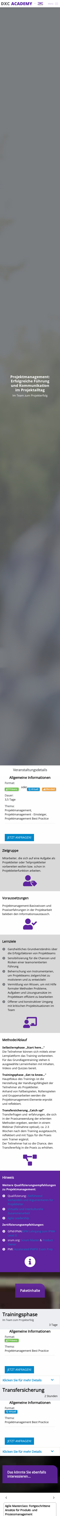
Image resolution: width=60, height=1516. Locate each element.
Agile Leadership (18, 1218)
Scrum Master (30, 1240)
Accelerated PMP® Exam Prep (33, 1249)
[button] (6, 1497)
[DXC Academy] (22, 3)
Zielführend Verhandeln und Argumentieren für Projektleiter (30, 1200)
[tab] (30, 1380)
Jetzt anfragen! (19, 837)
